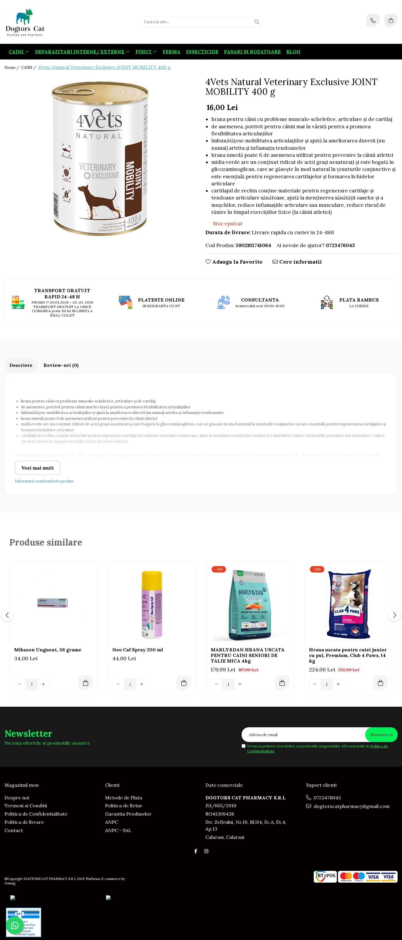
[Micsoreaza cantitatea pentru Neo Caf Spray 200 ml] (118, 684)
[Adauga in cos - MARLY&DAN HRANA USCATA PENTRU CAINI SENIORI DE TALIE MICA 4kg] (282, 683)
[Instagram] (206, 851)
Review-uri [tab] (61, 365)
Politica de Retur (123, 805)
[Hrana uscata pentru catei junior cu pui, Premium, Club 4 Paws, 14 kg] (348, 604)
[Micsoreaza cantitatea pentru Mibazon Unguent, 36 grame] (20, 684)
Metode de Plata (123, 798)
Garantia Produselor (128, 814)
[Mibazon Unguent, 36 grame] (53, 604)
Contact (13, 830)
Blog (293, 51)
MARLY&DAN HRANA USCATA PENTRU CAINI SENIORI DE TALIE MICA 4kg (248, 655)
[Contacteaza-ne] (373, 20)
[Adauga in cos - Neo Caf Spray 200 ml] (184, 683)
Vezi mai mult (37, 468)
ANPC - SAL (118, 830)
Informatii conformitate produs (44, 481)
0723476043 (327, 798)
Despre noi (16, 798)
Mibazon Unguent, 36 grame (47, 650)
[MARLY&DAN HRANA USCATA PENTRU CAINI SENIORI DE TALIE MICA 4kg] (250, 604)
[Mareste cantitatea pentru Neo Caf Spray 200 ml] (142, 684)
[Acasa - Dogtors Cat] (41, 21)
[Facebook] (195, 851)
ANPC (111, 822)
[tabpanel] (100, 159)
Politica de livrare (24, 822)
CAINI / (29, 67)
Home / (12, 67)
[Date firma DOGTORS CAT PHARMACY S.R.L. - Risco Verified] (176, 898)
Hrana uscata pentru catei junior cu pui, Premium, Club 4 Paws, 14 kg (348, 655)
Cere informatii (300, 261)
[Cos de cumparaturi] (391, 20)
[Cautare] (257, 22)
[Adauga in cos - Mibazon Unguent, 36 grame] (85, 683)
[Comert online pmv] (23, 922)
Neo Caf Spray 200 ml (137, 650)
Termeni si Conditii (25, 805)
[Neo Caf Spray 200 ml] (151, 604)
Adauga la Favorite (237, 261)
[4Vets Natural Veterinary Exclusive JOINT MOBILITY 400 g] (100, 159)
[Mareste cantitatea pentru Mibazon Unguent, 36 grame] (43, 684)
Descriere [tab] (20, 365)
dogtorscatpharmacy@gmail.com (351, 806)
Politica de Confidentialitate (35, 814)
